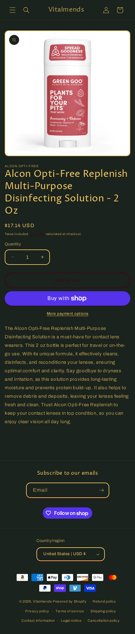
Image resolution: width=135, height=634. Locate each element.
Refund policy (104, 601)
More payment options (68, 313)
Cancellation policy (104, 620)
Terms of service (70, 611)
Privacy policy (37, 611)
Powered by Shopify (70, 601)
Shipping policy (103, 611)
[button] (12, 10)
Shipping (37, 234)
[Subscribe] (102, 490)
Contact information (38, 620)
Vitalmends (42, 601)
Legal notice (71, 620)
